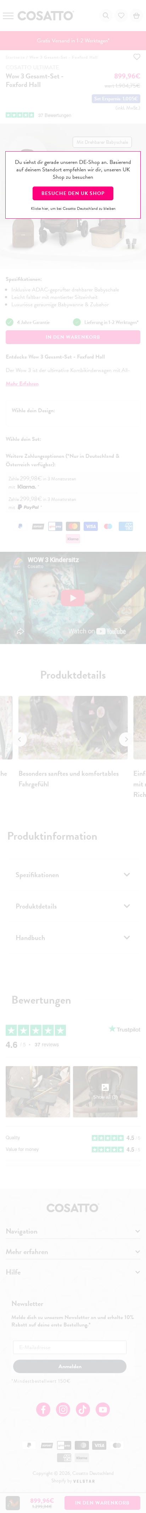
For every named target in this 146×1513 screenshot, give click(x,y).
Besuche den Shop (73, 193)
